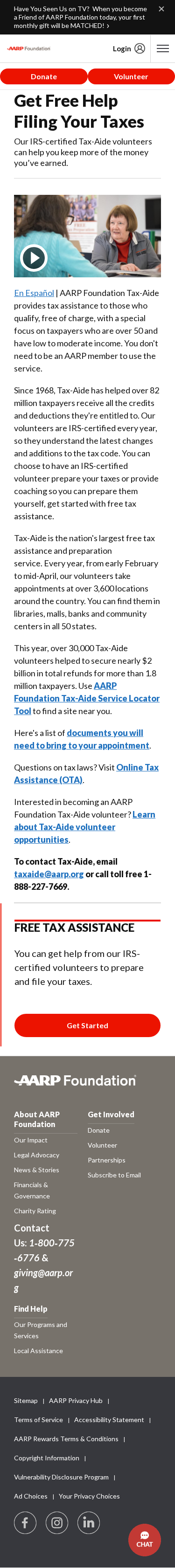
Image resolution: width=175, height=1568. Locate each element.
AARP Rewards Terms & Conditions (66, 1439)
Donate (44, 76)
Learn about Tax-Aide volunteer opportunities (84, 827)
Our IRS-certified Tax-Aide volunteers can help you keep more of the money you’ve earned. (83, 152)
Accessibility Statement (109, 1420)
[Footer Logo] (87, 1085)
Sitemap (26, 1400)
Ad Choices (31, 1496)
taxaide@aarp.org (49, 874)
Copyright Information (46, 1458)
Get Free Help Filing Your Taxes (79, 110)
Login (122, 48)
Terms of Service (38, 1420)
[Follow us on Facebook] (25, 1523)
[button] (144, 1540)
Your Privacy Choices (89, 1496)
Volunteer (131, 76)
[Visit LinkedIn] (89, 1523)
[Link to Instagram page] (57, 1523)
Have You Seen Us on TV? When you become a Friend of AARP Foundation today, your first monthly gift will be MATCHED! (80, 17)
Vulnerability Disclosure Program (61, 1477)
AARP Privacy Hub (76, 1400)
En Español (34, 293)
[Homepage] (28, 48)
